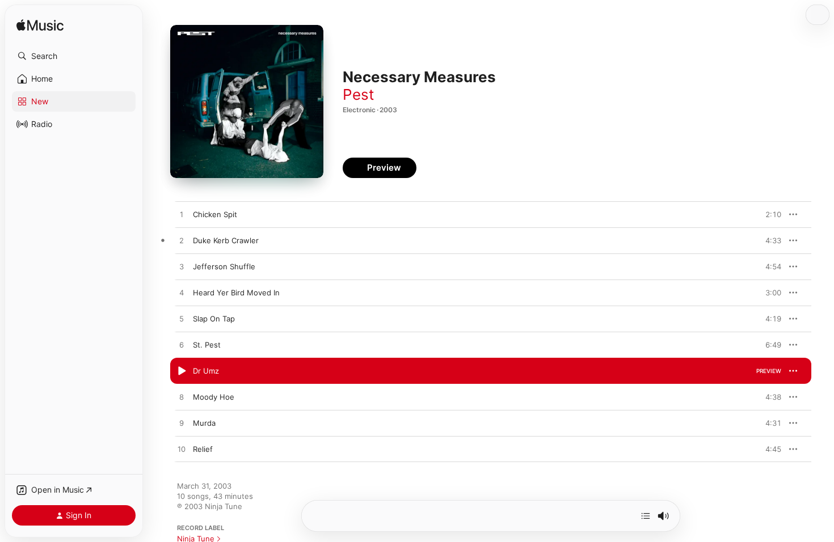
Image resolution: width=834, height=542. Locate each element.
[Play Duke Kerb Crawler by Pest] (181, 241)
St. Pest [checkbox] (207, 344)
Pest (358, 94)
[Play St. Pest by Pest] (181, 345)
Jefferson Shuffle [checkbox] (224, 266)
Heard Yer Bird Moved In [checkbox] (236, 292)
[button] (73, 56)
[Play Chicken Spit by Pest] (181, 215)
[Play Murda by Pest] (181, 423)
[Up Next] (645, 516)
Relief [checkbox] (203, 449)
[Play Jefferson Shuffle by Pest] (181, 267)
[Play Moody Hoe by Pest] (181, 397)
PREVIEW (768, 214)
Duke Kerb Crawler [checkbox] (226, 240)
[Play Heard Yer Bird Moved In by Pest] (181, 293)
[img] (40, 25)
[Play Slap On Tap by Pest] (181, 319)
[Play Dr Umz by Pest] (181, 371)
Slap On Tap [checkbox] (214, 318)
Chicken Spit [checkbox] (215, 214)
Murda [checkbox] (204, 422)
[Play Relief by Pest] (181, 449)
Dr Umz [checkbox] (206, 370)
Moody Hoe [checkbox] (213, 396)
